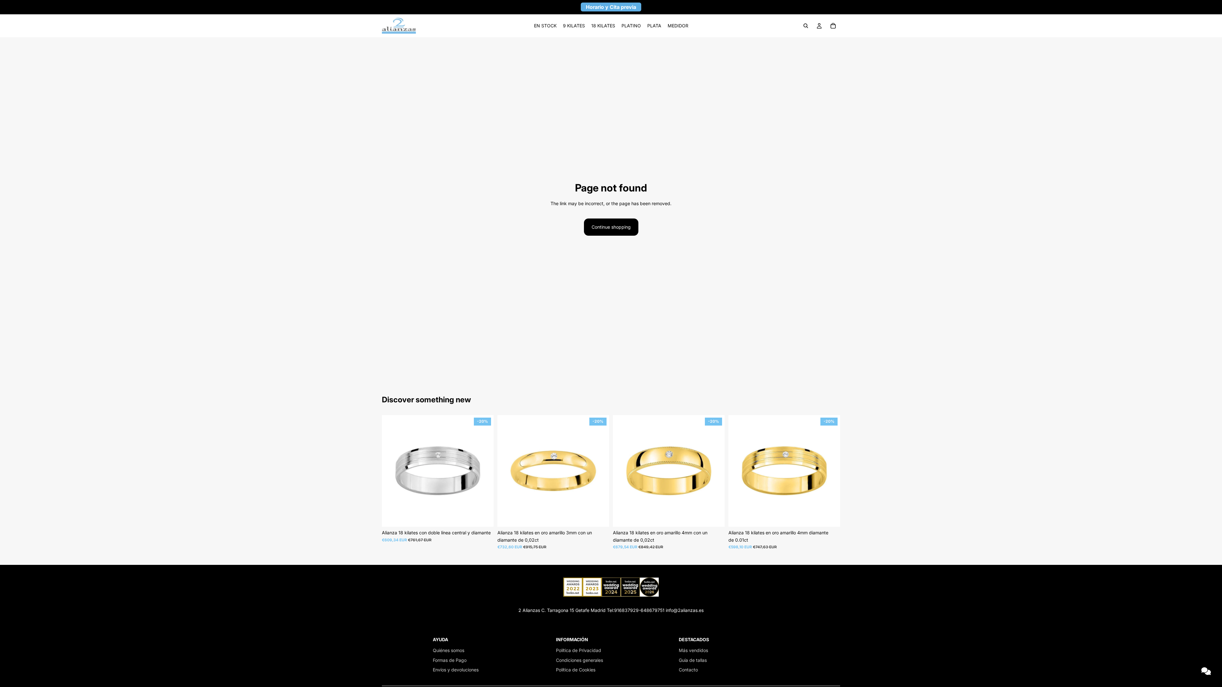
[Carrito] (833, 26)
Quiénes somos (448, 650)
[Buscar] (806, 26)
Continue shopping (611, 227)
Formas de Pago (450, 660)
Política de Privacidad (578, 650)
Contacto (688, 669)
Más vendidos (693, 650)
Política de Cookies (575, 669)
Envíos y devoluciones (456, 669)
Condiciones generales (579, 660)
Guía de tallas (693, 660)
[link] (545, 26)
